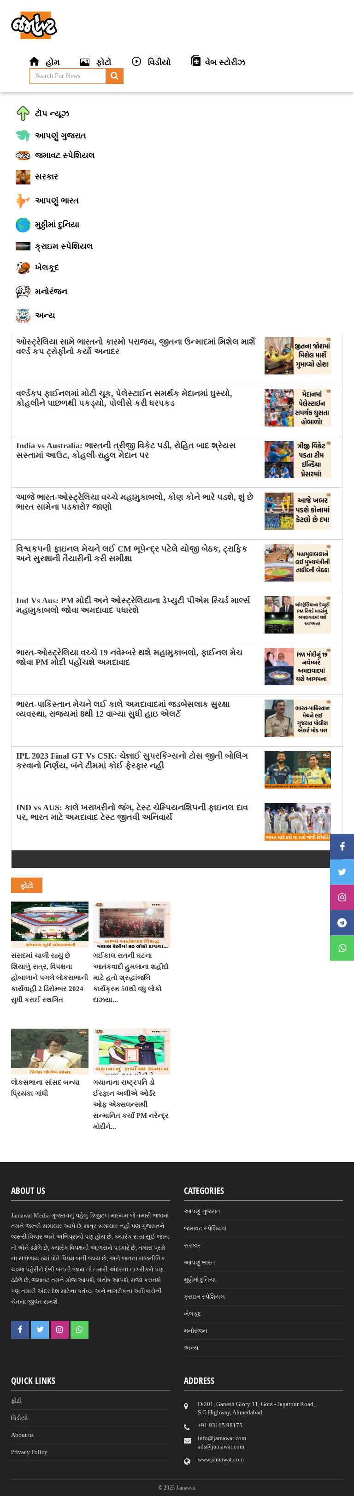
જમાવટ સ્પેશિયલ (205, 1228)
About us (22, 1434)
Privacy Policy (29, 1452)
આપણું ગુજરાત (202, 1211)
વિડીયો (19, 1417)
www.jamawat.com (221, 1459)
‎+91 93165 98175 (220, 1425)
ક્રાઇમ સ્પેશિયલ (204, 1296)
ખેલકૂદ (192, 1313)
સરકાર (192, 1245)
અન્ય (191, 1347)
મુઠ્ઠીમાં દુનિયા (200, 1279)
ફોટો (16, 1400)
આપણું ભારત (199, 1262)
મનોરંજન (195, 1330)
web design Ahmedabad (259, 1479)
